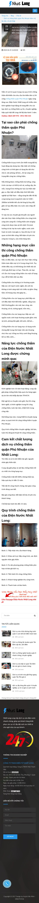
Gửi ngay (10, 836)
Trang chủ (5, 16)
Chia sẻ (18, 16)
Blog (12, 16)
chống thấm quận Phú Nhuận (17, 99)
